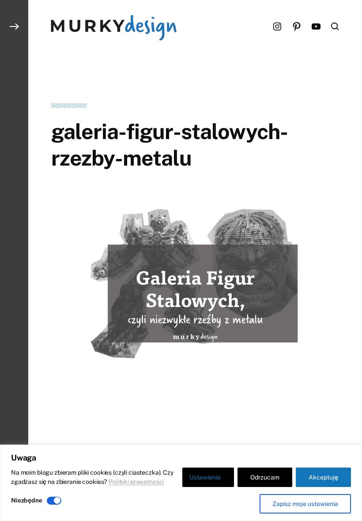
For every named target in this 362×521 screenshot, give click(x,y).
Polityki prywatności (136, 481)
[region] (181, 483)
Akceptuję (323, 477)
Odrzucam (264, 477)
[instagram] (277, 26)
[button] (14, 260)
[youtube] (316, 26)
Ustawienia (205, 477)
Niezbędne (26, 500)
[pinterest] (296, 26)
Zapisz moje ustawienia (305, 503)
